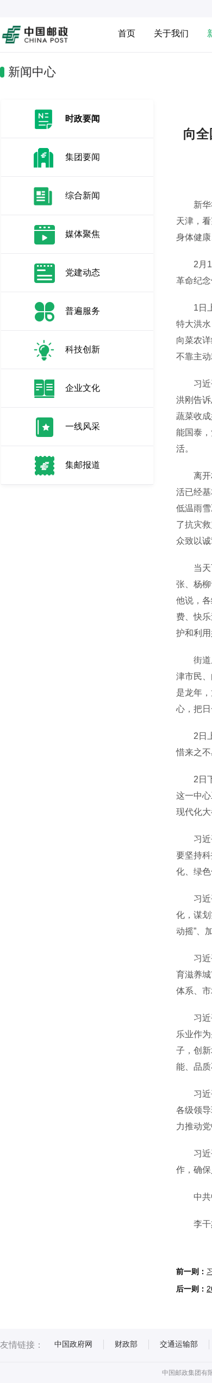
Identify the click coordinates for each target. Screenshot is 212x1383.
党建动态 (82, 272)
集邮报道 (82, 464)
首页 (126, 33)
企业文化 (82, 388)
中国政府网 (73, 1344)
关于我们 (171, 33)
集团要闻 (82, 157)
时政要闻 (82, 118)
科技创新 (82, 349)
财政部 (126, 1344)
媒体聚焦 (82, 234)
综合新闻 (82, 195)
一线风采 (82, 426)
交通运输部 (179, 1344)
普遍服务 (82, 311)
